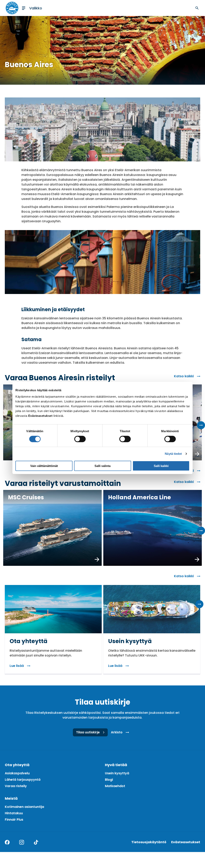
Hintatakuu (14, 813)
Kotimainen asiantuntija (24, 806)
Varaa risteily (16, 786)
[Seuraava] (201, 425)
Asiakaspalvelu (17, 773)
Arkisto (117, 732)
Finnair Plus (14, 819)
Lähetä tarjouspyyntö (23, 779)
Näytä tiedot (173, 453)
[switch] (80, 439)
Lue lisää (17, 665)
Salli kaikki (161, 466)
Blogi (109, 779)
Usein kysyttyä (117, 773)
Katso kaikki (184, 376)
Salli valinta (102, 466)
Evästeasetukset (185, 842)
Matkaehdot (115, 786)
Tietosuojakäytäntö (148, 842)
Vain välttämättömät (44, 466)
